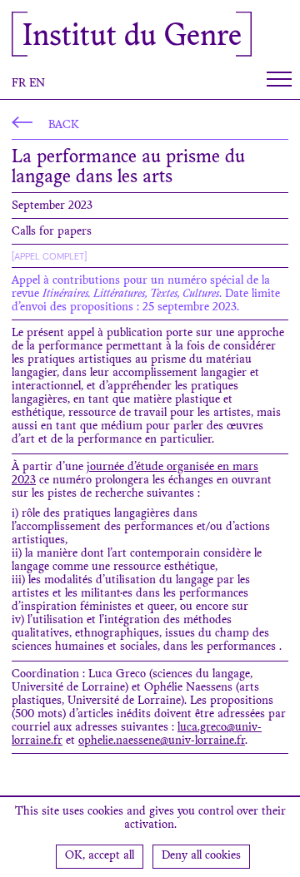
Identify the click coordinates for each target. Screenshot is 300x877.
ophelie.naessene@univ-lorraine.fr (161, 741)
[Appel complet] (49, 256)
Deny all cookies (201, 856)
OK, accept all (99, 856)
